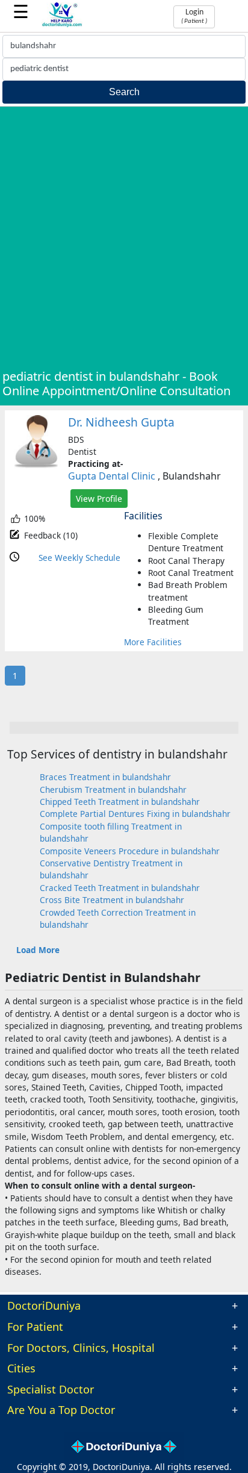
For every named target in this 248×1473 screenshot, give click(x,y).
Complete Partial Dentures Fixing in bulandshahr (135, 813)
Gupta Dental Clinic (111, 476)
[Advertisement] (124, 239)
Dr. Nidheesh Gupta (121, 422)
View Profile (99, 498)
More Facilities (153, 642)
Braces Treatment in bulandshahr (105, 777)
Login (194, 16)
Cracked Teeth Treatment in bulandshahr (120, 887)
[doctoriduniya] (62, 25)
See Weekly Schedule (79, 557)
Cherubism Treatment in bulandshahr (113, 789)
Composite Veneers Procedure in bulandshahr (130, 851)
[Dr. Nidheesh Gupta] (36, 465)
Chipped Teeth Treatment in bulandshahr (120, 801)
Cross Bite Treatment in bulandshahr (112, 899)
